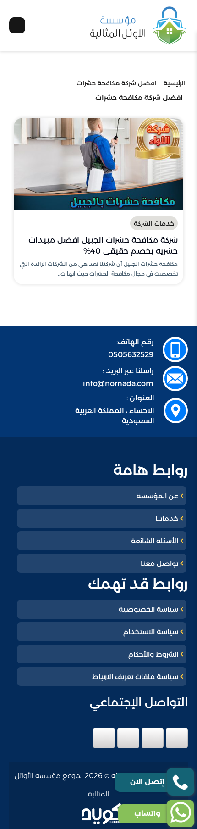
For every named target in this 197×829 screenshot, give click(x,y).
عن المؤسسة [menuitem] (157, 496)
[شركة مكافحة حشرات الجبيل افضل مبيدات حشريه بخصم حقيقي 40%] (98, 164)
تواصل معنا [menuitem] (159, 563)
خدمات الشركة (154, 223)
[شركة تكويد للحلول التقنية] (106, 813)
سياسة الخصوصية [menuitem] (148, 609)
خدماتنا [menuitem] (166, 518)
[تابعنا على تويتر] (153, 738)
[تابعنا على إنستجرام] (128, 738)
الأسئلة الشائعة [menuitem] (154, 540)
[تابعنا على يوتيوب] (104, 738)
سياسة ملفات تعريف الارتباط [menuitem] (135, 676)
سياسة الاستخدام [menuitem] (150, 631)
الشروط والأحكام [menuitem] (153, 654)
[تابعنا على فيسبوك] (177, 738)
